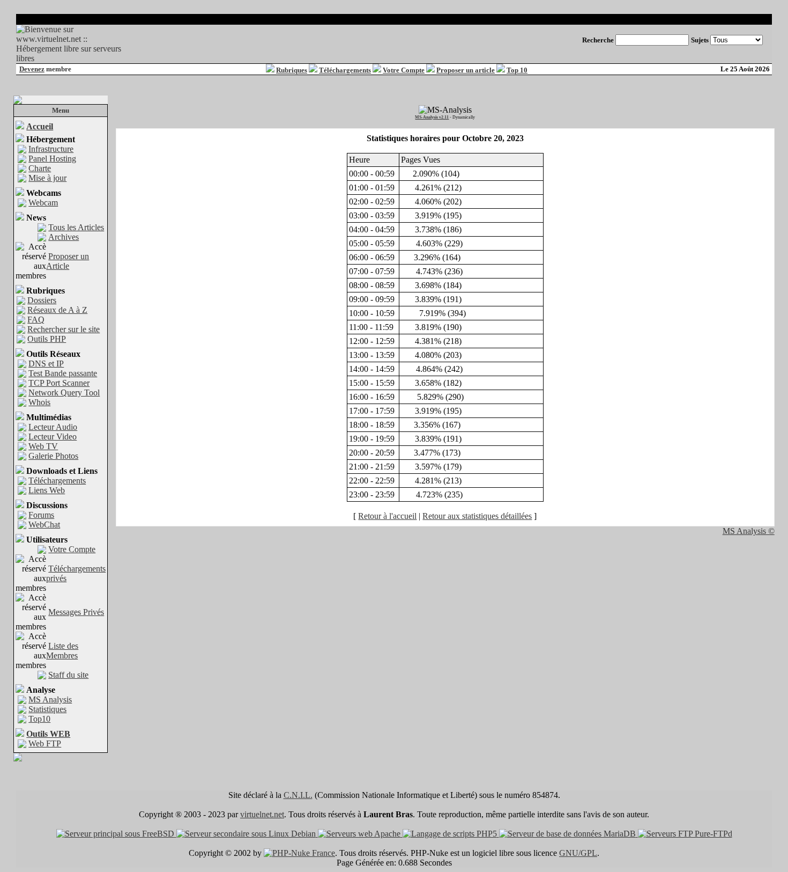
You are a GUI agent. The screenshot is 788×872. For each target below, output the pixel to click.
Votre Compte (404, 70)
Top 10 (517, 70)
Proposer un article (465, 70)
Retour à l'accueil (387, 516)
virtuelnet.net (262, 814)
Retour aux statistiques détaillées (477, 516)
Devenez (31, 69)
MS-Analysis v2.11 (432, 117)
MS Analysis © (749, 531)
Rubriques (291, 70)
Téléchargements (345, 70)
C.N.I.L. (298, 795)
